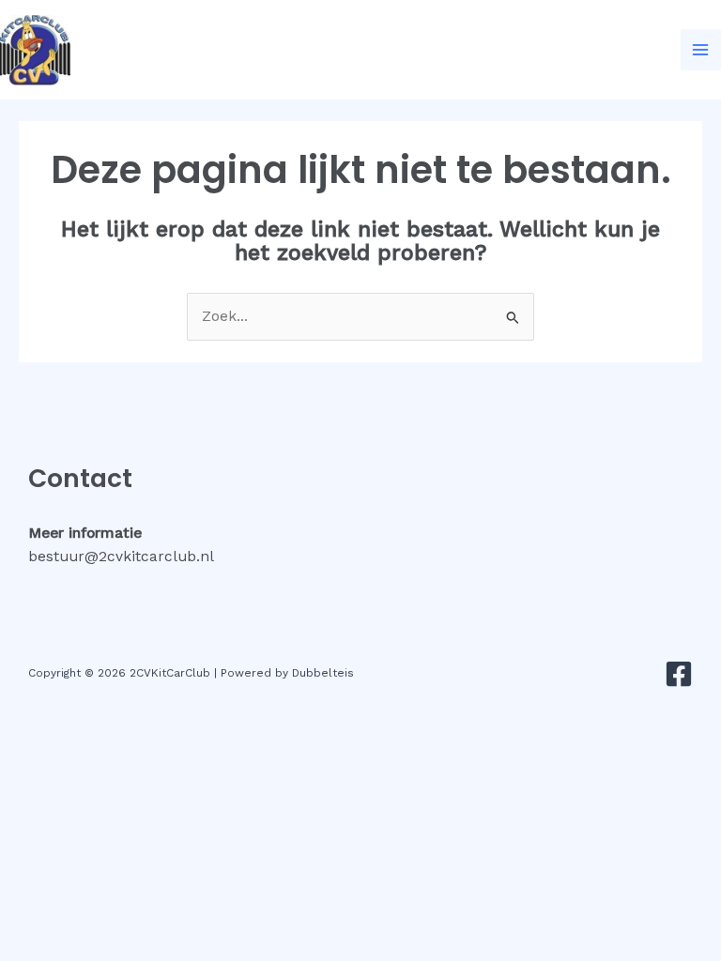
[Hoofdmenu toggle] (701, 49)
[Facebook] (679, 674)
